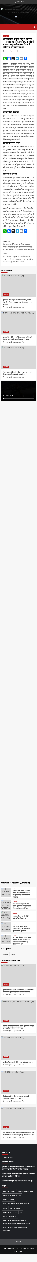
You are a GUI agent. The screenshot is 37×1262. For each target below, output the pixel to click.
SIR (21, 1212)
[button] (3, 26)
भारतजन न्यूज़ (7, 307)
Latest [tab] (6, 882)
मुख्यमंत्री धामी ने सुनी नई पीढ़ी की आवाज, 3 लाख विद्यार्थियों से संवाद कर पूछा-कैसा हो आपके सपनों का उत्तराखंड (17, 302)
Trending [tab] (25, 882)
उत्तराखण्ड (6, 36)
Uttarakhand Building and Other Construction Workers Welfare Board (16, 1222)
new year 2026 (15, 1208)
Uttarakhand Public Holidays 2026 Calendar (15, 1229)
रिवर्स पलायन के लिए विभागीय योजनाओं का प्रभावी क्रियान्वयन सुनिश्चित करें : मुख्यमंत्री (21, 928)
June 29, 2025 (23, 51)
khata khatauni (8, 1199)
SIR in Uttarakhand (9, 1216)
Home (18, 1241)
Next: (18, 258)
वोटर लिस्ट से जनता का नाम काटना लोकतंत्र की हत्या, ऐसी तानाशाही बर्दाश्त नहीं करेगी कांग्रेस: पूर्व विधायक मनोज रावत (22, 940)
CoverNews (30, 1248)
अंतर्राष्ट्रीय (5, 954)
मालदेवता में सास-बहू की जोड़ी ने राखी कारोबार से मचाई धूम (21, 917)
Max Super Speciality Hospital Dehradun (17, 1204)
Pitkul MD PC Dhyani (10, 1212)
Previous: (18, 246)
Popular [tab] (15, 882)
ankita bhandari (9, 1191)
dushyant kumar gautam (12, 1195)
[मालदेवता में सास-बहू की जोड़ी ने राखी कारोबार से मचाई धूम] (6, 915)
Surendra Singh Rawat (10, 51)
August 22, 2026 (17, 307)
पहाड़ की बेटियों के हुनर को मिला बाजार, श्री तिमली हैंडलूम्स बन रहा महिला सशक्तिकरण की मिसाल (17, 338)
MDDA (5, 1208)
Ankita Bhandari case (25, 1191)
